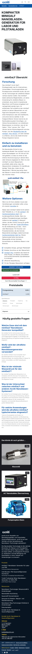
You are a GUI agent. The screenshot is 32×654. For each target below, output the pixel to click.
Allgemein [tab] (5, 300)
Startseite (4, 5)
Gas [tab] (26, 300)
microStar (13, 206)
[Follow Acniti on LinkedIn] (7, 652)
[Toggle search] (25, 2)
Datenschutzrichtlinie (7, 645)
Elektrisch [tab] (5, 303)
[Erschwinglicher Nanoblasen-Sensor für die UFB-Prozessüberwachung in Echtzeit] (16, 481)
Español (27, 647)
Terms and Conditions (21, 642)
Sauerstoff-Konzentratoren (10, 596)
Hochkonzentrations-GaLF (10, 214)
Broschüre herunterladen (11, 270)
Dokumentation (6, 607)
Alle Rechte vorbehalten (19, 645)
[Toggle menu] (28, 2)
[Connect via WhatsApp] (5, 652)
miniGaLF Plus (8, 253)
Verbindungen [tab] (19, 303)
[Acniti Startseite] (6, 2)
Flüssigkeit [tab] (12, 300)
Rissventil (16, 467)
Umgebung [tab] (20, 300)
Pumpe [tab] (11, 303)
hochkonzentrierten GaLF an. (11, 235)
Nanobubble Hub (13, 5)
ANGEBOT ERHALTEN (16, 267)
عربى (13, 650)
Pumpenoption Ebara (16, 520)
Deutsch (9, 650)
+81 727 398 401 (7, 638)
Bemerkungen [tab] (15, 305)
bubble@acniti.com (8, 632)
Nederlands (22, 647)
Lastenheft (16, 275)
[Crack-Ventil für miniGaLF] (16, 454)
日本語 (16, 647)
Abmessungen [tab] (6, 305)
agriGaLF (23, 212)
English (12, 647)
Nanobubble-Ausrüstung (9, 593)
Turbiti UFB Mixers (22, 224)
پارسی (16, 650)
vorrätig (16, 278)
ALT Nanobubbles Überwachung (16, 493)
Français (4, 650)
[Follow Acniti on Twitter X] (2, 652)
